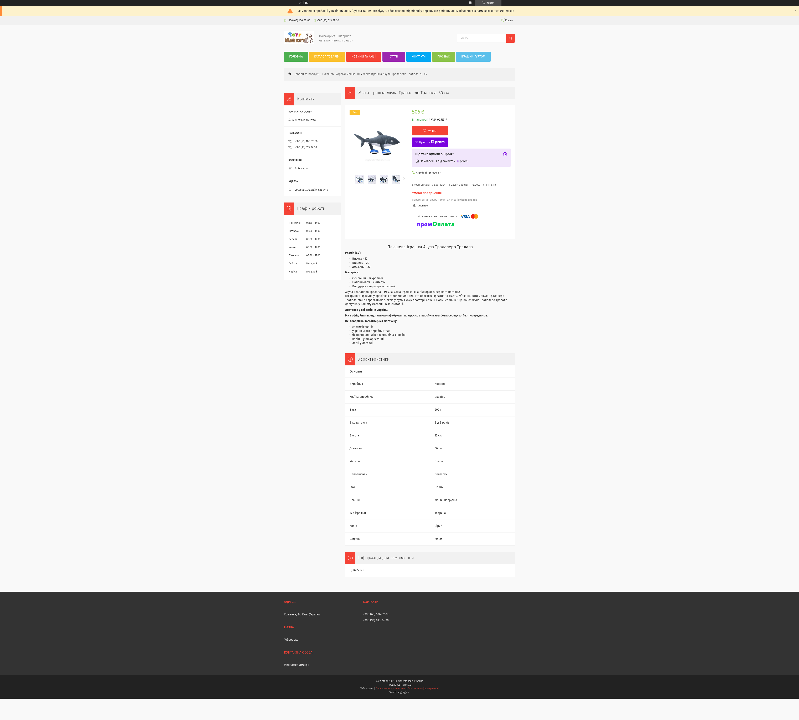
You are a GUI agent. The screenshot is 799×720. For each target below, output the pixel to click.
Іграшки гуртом (473, 56)
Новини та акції (363, 56)
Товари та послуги (306, 74)
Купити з (424, 142)
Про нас (443, 56)
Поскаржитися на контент (390, 689)
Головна (296, 56)
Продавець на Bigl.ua (399, 685)
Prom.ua (418, 681)
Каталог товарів (326, 56)
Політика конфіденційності (423, 689)
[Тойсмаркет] (299, 43)
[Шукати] (510, 38)
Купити (432, 130)
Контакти (419, 56)
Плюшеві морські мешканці (341, 74)
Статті (394, 56)
